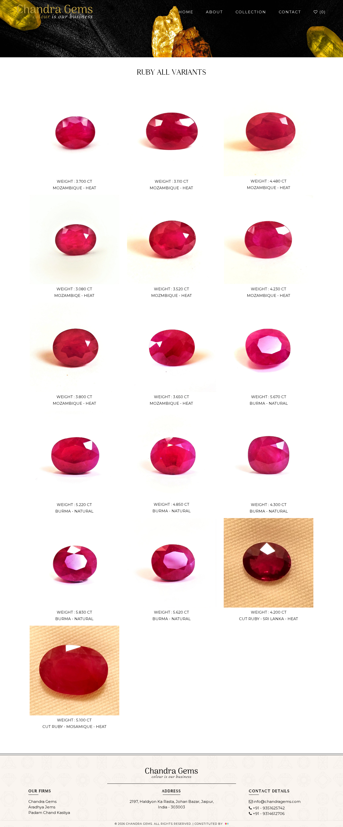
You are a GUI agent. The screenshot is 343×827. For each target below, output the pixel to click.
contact (290, 12)
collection (251, 12)
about (214, 12)
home (186, 12)
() (322, 12)
